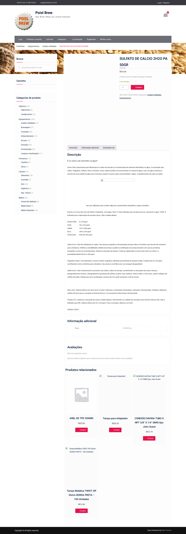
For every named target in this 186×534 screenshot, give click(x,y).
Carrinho (49, 39)
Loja (20, 39)
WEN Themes (166, 530)
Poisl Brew (44, 12)
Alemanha (25, 175)
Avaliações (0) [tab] (109, 148)
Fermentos (23, 159)
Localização (77, 39)
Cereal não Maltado (28, 202)
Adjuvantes (25, 110)
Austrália (24, 180)
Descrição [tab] (73, 148)
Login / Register (163, 3)
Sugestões (91, 39)
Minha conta (105, 39)
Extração (24, 145)
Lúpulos (22, 172)
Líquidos (24, 162)
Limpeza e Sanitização (30, 153)
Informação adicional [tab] (90, 148)
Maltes (21, 198)
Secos (23, 167)
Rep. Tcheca (25, 193)
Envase (24, 140)
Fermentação (26, 149)
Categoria (62, 39)
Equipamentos (33, 46)
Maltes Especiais (27, 210)
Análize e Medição (49, 46)
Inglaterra (25, 188)
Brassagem (25, 127)
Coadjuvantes (26, 114)
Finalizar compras (34, 39)
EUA (22, 184)
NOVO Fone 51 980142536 (26, 3)
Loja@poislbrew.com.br (48, 3)
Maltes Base (26, 206)
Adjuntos (22, 106)
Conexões (25, 132)
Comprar (139, 87)
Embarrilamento (27, 136)
